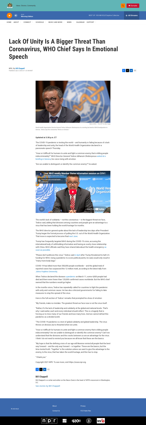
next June (73, 236)
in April (77, 255)
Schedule (40, 22)
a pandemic (70, 276)
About (16, 22)
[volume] (16, 15)
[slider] (19, 15)
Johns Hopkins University (46, 271)
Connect (27, 22)
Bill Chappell (20, 68)
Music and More (55, 22)
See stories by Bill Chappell (48, 386)
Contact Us (56, 411)
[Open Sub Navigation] (20, 22)
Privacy (83, 406)
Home (9, 22)
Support (90, 22)
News (69, 22)
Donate (134, 5)
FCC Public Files (86, 411)
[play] (9, 15)
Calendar (80, 22)
